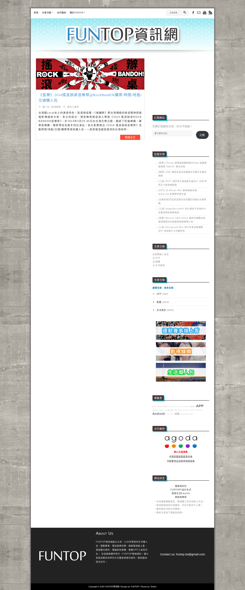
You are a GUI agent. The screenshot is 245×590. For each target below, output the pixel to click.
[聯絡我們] (199, 13)
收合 (166, 254)
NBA (191, 414)
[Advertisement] (180, 81)
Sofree (153, 587)
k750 (168, 414)
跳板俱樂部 (181, 497)
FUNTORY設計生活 (180, 489)
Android (158, 413)
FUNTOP (135, 587)
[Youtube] (204, 13)
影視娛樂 (56, 107)
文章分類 (46, 12)
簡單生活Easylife (181, 493)
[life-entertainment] (181, 360)
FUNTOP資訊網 (122, 38)
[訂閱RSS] (210, 13)
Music (155, 410)
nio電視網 (168, 410)
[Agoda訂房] (181, 447)
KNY (154, 406)
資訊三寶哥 (73, 107)
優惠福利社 (181, 486)
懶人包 (46, 107)
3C (172, 414)
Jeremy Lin (173, 406)
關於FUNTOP (77, 12)
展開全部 (157, 288)
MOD (160, 406)
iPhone (186, 410)
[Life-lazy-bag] (181, 381)
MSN (165, 406)
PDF (192, 410)
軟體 (158, 261)
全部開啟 (157, 254)
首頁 (36, 12)
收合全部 (169, 288)
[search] (184, 12)
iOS (177, 413)
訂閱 (202, 135)
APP (158, 258)
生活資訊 (160, 265)
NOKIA (198, 410)
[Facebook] (193, 12)
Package (184, 406)
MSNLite (178, 410)
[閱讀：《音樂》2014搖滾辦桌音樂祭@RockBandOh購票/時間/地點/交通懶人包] (90, 74)
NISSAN (184, 414)
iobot (161, 410)
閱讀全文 (130, 137)
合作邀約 (61, 12)
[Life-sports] (181, 339)
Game (192, 406)
